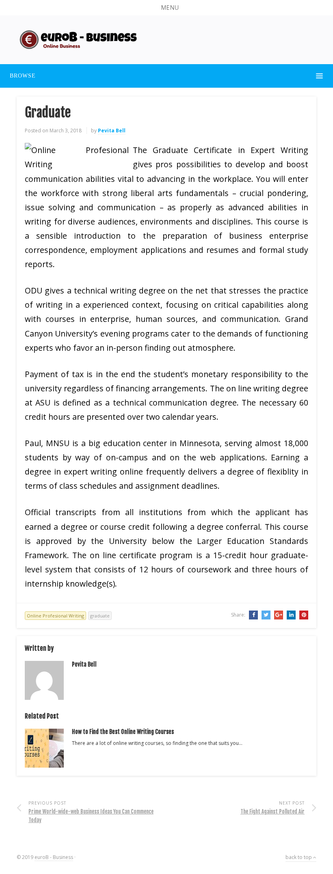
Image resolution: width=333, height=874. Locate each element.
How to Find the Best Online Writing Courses (123, 731)
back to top (299, 857)
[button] (166, 7)
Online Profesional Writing (55, 616)
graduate (100, 616)
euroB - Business (54, 857)
